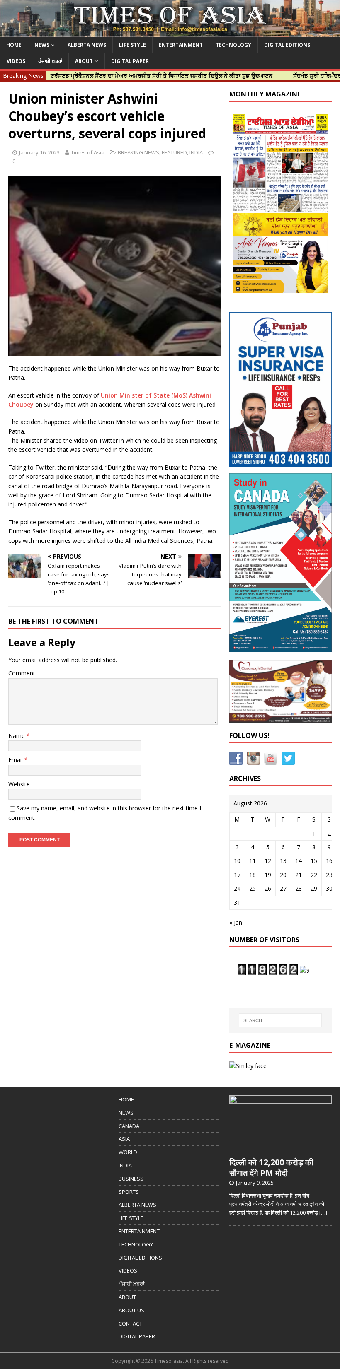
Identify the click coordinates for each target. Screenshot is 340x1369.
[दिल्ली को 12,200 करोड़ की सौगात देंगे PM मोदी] (280, 1148)
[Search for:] (280, 1020)
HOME (14, 44)
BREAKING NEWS (138, 152)
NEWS (41, 44)
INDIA (196, 152)
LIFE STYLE (132, 44)
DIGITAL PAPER (130, 61)
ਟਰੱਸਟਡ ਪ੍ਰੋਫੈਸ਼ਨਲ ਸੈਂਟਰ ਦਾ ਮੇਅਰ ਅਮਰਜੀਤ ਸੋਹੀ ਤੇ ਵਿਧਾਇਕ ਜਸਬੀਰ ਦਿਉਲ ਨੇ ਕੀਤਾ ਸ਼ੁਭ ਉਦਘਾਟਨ (134, 76)
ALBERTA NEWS (87, 44)
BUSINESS (131, 1178)
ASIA (124, 1138)
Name (17, 736)
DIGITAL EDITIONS (287, 44)
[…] (323, 1212)
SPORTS (129, 1191)
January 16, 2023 (39, 152)
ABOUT (84, 61)
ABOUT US (131, 1310)
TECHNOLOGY (233, 44)
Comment (21, 673)
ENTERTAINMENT (181, 44)
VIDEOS (16, 61)
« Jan (235, 922)
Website (19, 784)
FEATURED (174, 152)
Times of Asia (87, 152)
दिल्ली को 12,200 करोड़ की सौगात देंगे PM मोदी (271, 1168)
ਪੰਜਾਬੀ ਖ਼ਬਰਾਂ (50, 61)
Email (16, 760)
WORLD (128, 1152)
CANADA (129, 1126)
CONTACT (130, 1323)
